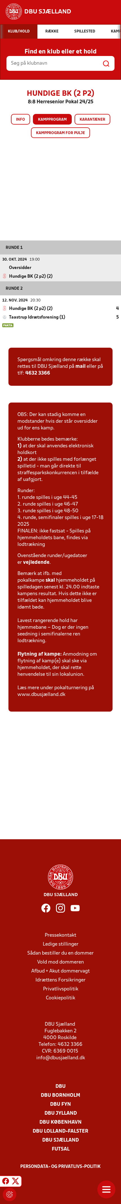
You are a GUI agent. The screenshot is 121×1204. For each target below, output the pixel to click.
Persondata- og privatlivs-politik (60, 1167)
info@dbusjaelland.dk (60, 1058)
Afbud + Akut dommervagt (60, 971)
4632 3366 (37, 373)
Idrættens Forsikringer (60, 980)
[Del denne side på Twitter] (15, 1182)
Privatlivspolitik (60, 989)
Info (20, 119)
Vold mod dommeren (60, 962)
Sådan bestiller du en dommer (60, 953)
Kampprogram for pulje (60, 133)
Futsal (61, 1149)
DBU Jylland (60, 1113)
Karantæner (92, 119)
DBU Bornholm (60, 1095)
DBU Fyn (60, 1104)
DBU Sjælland (60, 1140)
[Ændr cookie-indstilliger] (9, 1194)
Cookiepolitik (60, 998)
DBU (60, 1086)
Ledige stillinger (61, 944)
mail (80, 366)
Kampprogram (52, 119)
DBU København (60, 1122)
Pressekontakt (60, 935)
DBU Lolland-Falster (60, 1131)
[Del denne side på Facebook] (5, 1182)
